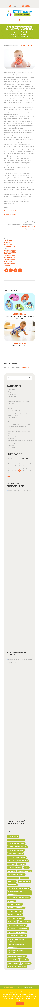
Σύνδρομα (11, 445)
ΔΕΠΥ (26, 867)
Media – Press (11, 389)
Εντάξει (20, 1004)
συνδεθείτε (25, 367)
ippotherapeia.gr (30, 229)
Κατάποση (8, 244)
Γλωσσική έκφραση (14, 410)
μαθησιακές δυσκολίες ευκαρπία (16, 940)
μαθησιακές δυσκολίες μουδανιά (16, 952)
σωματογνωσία (13, 963)
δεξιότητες (12, 885)
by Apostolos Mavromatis (11, 45)
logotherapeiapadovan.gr (27, 226)
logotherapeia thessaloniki (17, 847)
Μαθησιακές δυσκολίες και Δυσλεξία (19, 431)
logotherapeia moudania (16, 843)
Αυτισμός (10, 406)
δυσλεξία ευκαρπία (14, 904)
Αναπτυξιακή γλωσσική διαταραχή (18, 401)
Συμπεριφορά (9, 246)
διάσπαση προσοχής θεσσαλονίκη (15, 893)
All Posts (21, 32)
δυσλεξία (11, 901)
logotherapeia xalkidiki (15, 850)
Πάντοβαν (11, 438)
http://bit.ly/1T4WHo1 (10, 214)
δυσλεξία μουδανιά (15, 911)
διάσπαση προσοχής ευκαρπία (18, 888)
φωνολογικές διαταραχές (17, 967)
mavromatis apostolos (15, 854)
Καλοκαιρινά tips (24, 871)
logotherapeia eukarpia (16, 840)
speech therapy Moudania (16, 857)
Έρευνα (10, 420)
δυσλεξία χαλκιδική (15, 915)
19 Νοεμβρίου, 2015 (19, 343)
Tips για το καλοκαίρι (14, 392)
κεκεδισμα (12, 922)
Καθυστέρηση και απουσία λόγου (18, 427)
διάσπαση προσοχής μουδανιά (18, 897)
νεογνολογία (12, 960)
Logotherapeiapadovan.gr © (11, 987)
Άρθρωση (11, 403)
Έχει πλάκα (11, 422)
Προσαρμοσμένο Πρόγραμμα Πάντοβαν (20, 440)
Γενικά (10, 408)
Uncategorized (12, 394)
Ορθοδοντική (12, 436)
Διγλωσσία (11, 871)
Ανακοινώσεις (12, 396)
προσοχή (24, 960)
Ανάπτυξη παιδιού (18, 34)
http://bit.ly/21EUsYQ (10, 211)
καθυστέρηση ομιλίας (15, 918)
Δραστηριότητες (12, 417)
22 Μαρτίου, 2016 (26, 45)
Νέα (9, 433)
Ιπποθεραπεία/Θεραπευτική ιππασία (19, 424)
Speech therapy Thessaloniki (18, 861)
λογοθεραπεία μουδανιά (10, 260)
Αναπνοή (11, 864)
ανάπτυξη (11, 881)
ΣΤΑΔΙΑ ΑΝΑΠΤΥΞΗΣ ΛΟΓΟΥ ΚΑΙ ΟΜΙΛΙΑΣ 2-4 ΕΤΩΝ (20, 317)
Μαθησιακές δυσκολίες (16, 874)
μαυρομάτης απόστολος (16, 956)
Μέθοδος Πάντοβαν (19, 346)
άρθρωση (24, 878)
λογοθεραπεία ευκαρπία (10, 253)
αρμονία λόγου (24, 881)
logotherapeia (13, 836)
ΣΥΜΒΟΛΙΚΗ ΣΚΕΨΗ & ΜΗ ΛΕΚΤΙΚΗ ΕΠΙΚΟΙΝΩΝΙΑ (17, 822)
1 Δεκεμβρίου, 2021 (19, 314)
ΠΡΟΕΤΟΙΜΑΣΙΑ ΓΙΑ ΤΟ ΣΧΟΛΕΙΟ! (16, 653)
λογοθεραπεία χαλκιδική (10, 264)
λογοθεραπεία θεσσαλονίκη (10, 257)
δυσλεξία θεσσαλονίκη (16, 908)
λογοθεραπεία (10, 250)
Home (13, 32)
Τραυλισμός (11, 447)
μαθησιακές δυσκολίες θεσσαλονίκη (16, 946)
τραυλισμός (26, 963)
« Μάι (8, 476)
